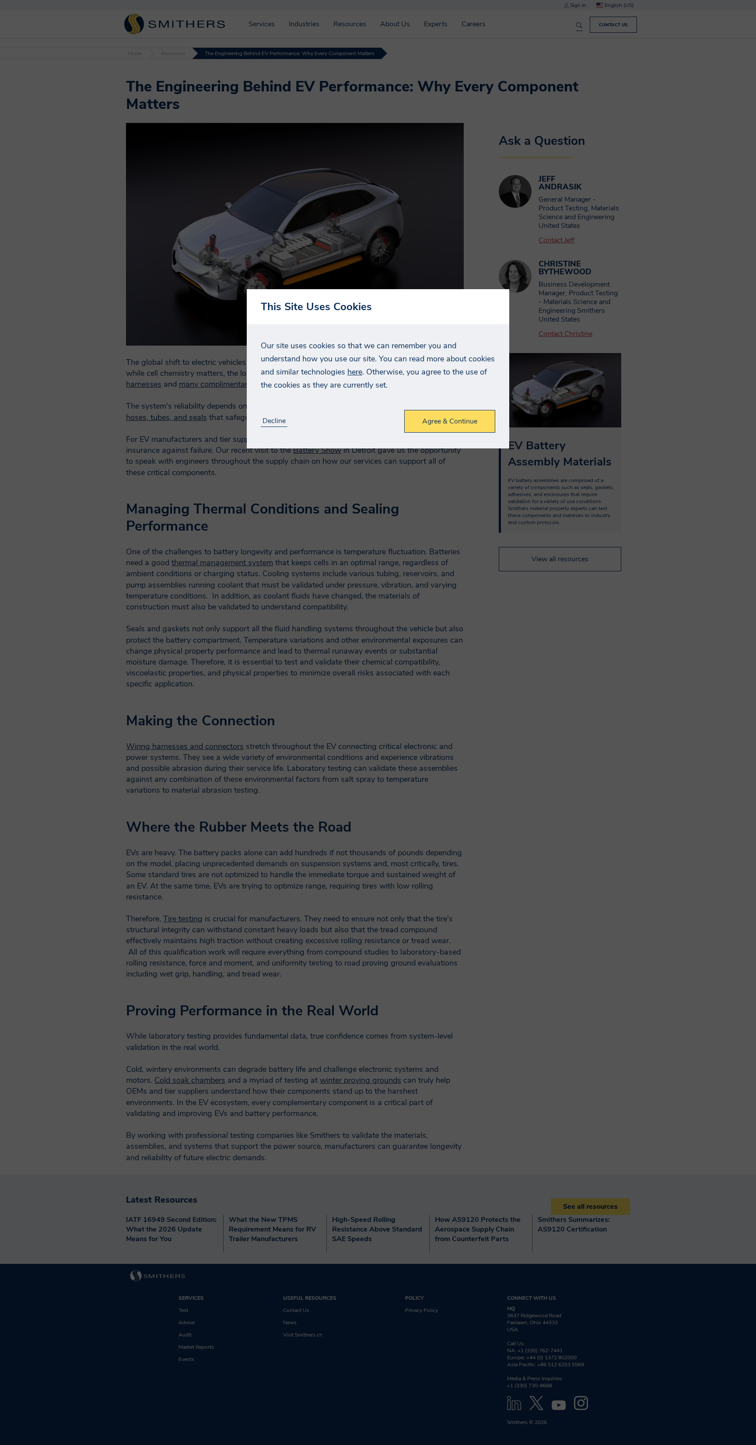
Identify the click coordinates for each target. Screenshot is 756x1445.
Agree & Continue (449, 421)
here (354, 372)
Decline (274, 421)
